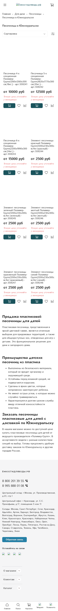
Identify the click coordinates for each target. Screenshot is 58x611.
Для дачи (20, 14)
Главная (6, 14)
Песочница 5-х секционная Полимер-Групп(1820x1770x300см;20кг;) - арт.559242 (42, 80)
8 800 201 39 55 (13, 481)
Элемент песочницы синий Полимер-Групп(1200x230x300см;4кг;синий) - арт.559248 (42, 277)
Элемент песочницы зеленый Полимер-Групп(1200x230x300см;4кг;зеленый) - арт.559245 (15, 213)
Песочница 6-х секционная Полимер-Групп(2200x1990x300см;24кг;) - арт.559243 (15, 147)
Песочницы (35, 14)
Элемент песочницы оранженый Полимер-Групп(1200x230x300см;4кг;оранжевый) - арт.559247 (15, 277)
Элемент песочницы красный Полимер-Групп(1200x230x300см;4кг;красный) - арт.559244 (42, 146)
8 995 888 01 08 (13, 486)
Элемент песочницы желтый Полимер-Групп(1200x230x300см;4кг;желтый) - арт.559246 (42, 213)
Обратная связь (14, 539)
